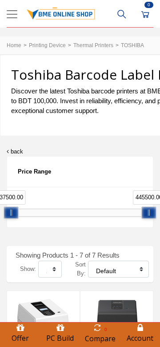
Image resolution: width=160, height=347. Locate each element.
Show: (28, 269)
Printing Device (47, 45)
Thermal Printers (93, 45)
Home (14, 45)
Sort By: (80, 269)
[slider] (11, 212)
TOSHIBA (132, 45)
